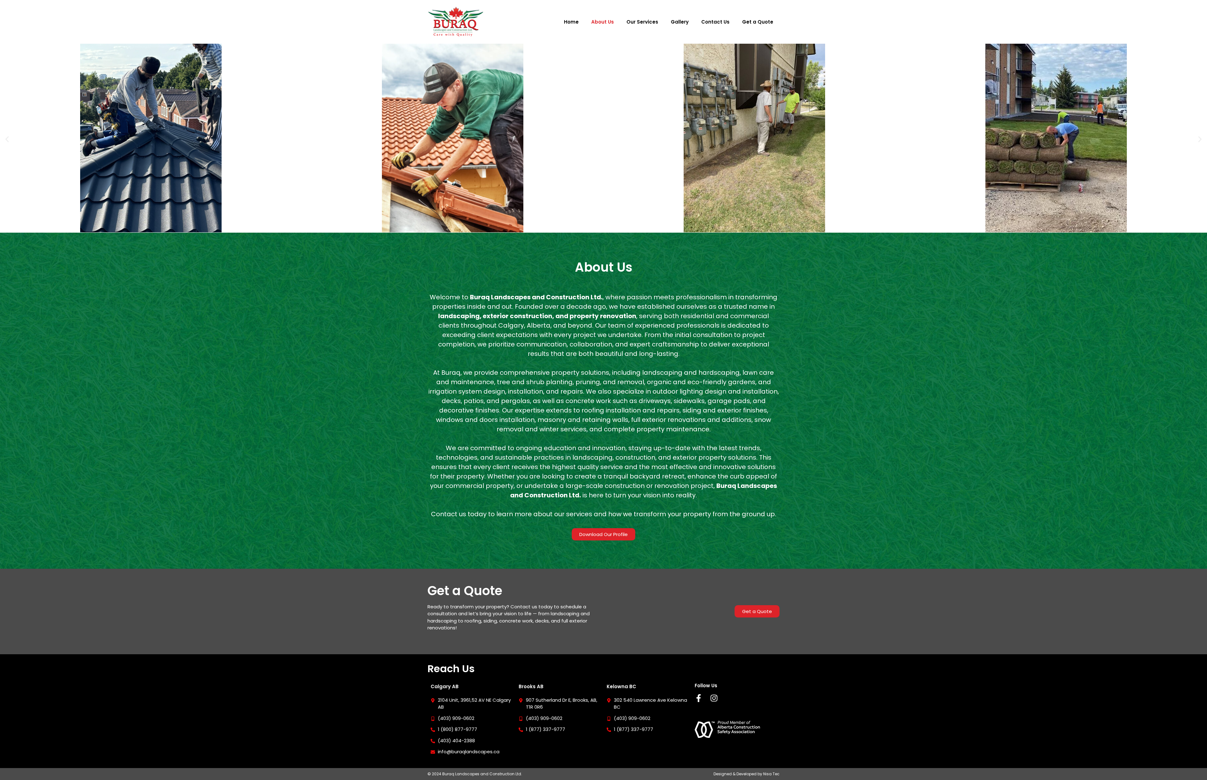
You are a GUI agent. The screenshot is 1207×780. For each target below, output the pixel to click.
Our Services (642, 22)
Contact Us (715, 22)
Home (571, 22)
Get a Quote (757, 22)
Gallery (680, 22)
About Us (602, 22)
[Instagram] (714, 698)
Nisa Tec (771, 774)
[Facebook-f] (699, 698)
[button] (7, 139)
